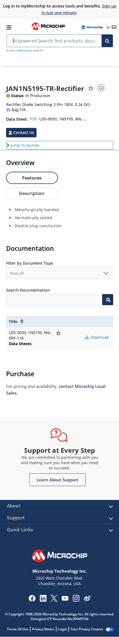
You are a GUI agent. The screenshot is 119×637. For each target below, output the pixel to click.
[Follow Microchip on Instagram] (76, 600)
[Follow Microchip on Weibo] (87, 599)
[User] (95, 27)
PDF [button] (33, 119)
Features (32, 178)
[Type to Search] (107, 299)
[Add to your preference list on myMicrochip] (90, 88)
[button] (21, 132)
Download (99, 337)
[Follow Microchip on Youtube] (64, 599)
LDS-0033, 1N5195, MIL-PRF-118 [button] (63, 119)
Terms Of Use (17, 629)
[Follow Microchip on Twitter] (54, 600)
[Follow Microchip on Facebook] (32, 600)
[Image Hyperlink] (48, 29)
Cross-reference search (25, 50)
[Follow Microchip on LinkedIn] (43, 600)
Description (32, 193)
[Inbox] (114, 27)
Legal (62, 629)
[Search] (107, 40)
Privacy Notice (43, 629)
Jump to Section (25, 145)
